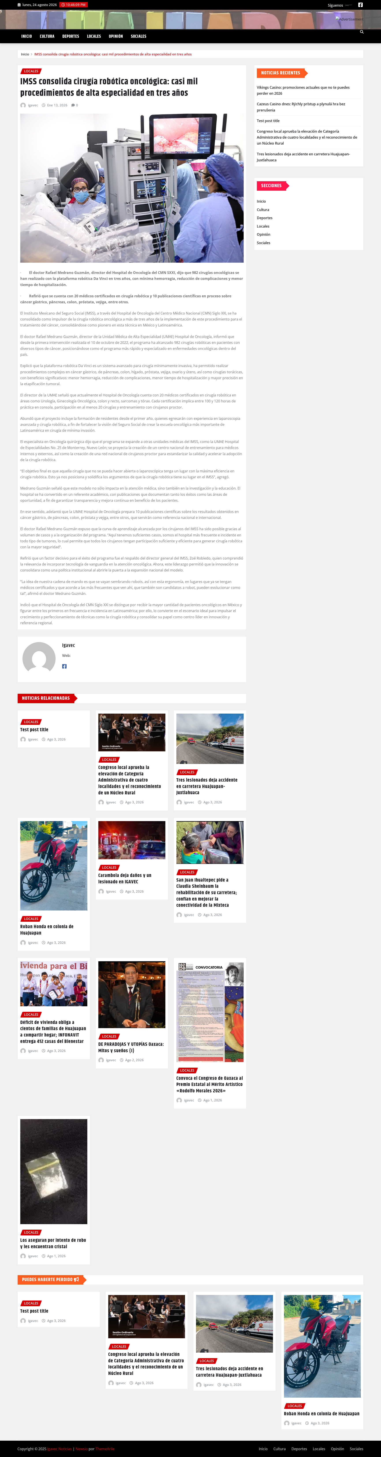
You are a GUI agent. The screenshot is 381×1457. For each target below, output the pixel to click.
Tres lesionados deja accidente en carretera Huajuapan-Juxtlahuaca (207, 787)
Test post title (34, 730)
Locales (94, 36)
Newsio (82, 1448)
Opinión (116, 36)
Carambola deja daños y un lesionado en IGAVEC (124, 879)
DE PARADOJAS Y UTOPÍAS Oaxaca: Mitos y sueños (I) (131, 1048)
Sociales (138, 36)
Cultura (47, 36)
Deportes (70, 36)
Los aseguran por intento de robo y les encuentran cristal (53, 1244)
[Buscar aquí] (362, 31)
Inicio (26, 36)
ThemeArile (104, 1448)
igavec (33, 105)
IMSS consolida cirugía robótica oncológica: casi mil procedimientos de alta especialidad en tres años (113, 54)
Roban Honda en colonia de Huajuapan (47, 930)
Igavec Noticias (59, 1448)
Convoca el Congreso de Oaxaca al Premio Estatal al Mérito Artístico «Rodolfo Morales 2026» (209, 1085)
